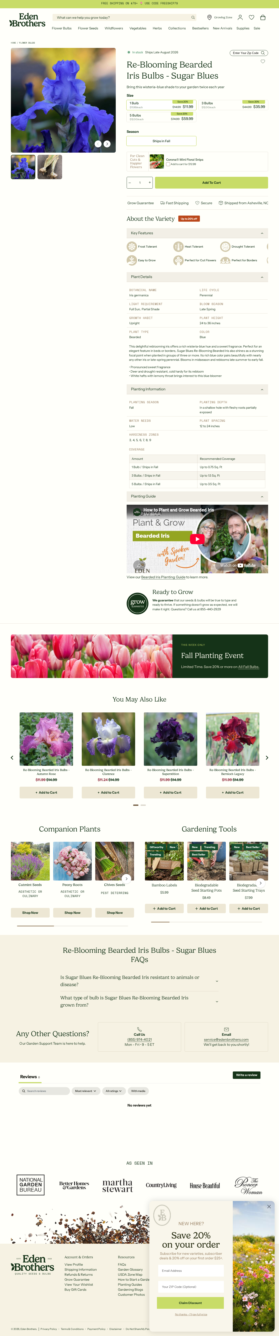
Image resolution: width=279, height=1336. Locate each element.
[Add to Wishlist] (263, 61)
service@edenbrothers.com (226, 1039)
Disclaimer (115, 1329)
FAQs (122, 1264)
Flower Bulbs (61, 28)
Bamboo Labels (164, 885)
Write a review (246, 1075)
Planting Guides (130, 1284)
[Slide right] (107, 143)
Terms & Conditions (72, 1329)
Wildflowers (114, 28)
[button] (63, 28)
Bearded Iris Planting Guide (163, 577)
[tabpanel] (139, 1120)
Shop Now (30, 913)
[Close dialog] (269, 1206)
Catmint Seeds (30, 885)
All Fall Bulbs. (248, 667)
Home (13, 42)
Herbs (157, 28)
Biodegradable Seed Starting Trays (249, 887)
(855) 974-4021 (139, 1039)
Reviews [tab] (30, 1076)
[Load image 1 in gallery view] (23, 167)
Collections (176, 28)
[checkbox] (138, 1091)
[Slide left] (98, 143)
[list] (139, 1037)
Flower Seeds (88, 28)
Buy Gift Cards (75, 1289)
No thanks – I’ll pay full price (191, 1314)
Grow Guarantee (77, 1279)
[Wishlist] (251, 17)
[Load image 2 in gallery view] (49, 167)
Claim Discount (190, 1303)
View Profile (74, 1264)
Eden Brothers (28, 1329)
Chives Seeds (114, 885)
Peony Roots (72, 885)
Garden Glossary (130, 1269)
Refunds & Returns (79, 1274)
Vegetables (137, 28)
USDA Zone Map (130, 1274)
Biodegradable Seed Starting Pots (206, 887)
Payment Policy (96, 1329)
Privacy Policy (49, 1329)
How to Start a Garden (134, 1279)
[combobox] (124, 17)
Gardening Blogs (130, 1289)
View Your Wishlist (79, 1284)
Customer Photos (131, 1294)
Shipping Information (81, 1269)
